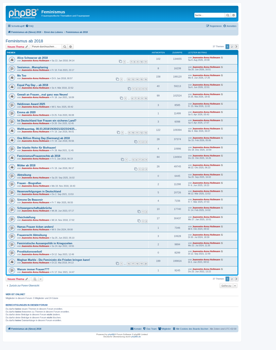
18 (137, 263)
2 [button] (232, 46)
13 (133, 79)
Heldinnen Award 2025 (31, 104)
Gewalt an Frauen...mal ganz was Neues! (42, 94)
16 (146, 79)
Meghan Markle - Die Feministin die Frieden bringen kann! (53, 259)
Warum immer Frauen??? (33, 269)
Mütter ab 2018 (26, 165)
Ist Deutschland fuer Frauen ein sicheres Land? (46, 120)
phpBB (111, 334)
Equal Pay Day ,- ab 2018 (32, 85)
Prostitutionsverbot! (29, 251)
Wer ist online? (15, 294)
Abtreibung (24, 174)
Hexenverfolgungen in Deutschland (39, 191)
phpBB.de (136, 336)
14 (137, 79)
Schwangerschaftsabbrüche (34, 208)
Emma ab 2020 (26, 112)
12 (129, 79)
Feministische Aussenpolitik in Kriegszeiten (44, 243)
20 (146, 263)
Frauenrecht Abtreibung (32, 235)
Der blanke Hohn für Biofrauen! (36, 147)
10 (141, 62)
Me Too (21, 75)
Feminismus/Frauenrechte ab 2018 (38, 155)
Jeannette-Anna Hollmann (35, 60)
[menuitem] (29, 26)
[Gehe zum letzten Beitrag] (222, 57)
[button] (236, 46)
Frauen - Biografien (29, 183)
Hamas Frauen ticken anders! (35, 226)
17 (133, 263)
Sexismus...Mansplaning (32, 67)
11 (146, 62)
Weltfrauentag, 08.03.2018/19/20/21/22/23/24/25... (47, 128)
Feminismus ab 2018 (24, 41)
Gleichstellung (26, 217)
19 (141, 263)
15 (141, 79)
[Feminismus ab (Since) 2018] (24, 13)
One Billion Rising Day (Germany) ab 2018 (43, 138)
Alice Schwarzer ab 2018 (32, 57)
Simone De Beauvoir (30, 199)
